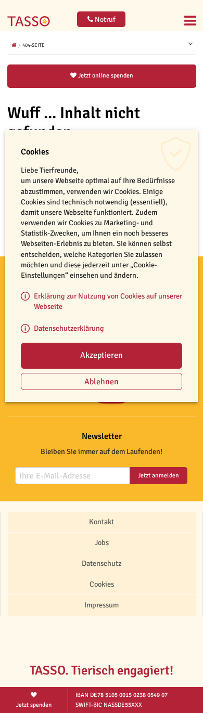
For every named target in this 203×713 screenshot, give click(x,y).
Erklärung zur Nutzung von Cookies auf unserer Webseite (108, 301)
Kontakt (101, 521)
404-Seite (33, 45)
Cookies (102, 584)
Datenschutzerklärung (69, 328)
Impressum (101, 605)
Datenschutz (101, 563)
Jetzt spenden (34, 704)
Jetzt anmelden (158, 475)
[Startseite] (31, 15)
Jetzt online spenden (105, 76)
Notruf (104, 19)
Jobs (102, 542)
